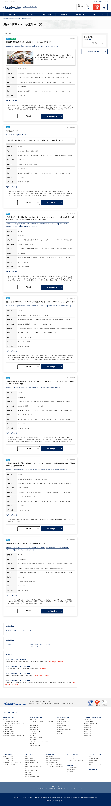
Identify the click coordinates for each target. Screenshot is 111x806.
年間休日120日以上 (22, 134)
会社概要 (30, 797)
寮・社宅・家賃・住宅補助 (52, 46)
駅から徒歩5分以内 (53, 223)
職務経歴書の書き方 (30, 760)
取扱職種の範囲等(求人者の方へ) (89, 797)
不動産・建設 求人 (35, 745)
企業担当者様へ (93, 769)
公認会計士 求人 (61, 719)
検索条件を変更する (94, 51)
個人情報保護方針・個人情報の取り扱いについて (52, 797)
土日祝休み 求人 (88, 733)
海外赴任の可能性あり (31, 387)
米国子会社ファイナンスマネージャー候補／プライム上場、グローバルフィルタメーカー (40, 302)
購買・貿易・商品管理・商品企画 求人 (13, 735)
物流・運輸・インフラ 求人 (37, 737)
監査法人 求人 (34, 719)
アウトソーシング (68, 788)
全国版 (95, 1)
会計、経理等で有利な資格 (32, 776)
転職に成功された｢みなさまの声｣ (12, 762)
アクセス (24, 797)
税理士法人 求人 (34, 725)
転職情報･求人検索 (26, 18)
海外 (90, 39)
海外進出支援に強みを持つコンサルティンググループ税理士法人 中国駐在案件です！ (35, 140)
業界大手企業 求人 (89, 727)
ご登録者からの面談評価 (10, 764)
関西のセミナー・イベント (96, 764)
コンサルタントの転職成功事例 (54, 764)
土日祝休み (8, 226)
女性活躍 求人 (87, 735)
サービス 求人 (34, 739)
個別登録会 (92, 762)
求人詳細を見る (52, 116)
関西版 (100, 1)
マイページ (104, 6)
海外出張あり (18, 46)
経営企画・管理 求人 (9, 725)
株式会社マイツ (12, 131)
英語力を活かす (35, 226)
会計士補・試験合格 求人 (63, 721)
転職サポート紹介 (8, 756)
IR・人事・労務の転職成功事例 (54, 766)
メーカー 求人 (34, 733)
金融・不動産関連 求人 (9, 733)
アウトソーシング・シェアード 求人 (40, 741)
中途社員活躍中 (21, 223)
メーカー (8, 644)
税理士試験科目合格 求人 (63, 725)
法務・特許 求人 (7, 729)
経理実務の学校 (52, 788)
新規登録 (96, 6)
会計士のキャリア (81, 14)
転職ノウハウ (47, 14)
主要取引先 (36, 797)
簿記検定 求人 (60, 731)
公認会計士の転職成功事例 (53, 758)
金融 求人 (32, 743)
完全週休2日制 (16, 226)
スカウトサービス (8, 758)
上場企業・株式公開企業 (54, 305)
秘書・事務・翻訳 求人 (9, 731)
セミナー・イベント (99, 14)
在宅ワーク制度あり (31, 305)
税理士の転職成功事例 (52, 760)
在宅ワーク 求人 (88, 719)
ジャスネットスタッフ (34, 788)
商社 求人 (32, 735)
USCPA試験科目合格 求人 (64, 729)
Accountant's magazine (74, 756)
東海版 (105, 1)
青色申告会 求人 (34, 729)
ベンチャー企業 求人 (89, 721)
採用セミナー (92, 756)
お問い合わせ (17, 797)
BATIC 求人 (60, 733)
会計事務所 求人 (34, 727)
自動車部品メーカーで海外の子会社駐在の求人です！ (26, 543)
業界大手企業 (42, 469)
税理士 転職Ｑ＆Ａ (30, 773)
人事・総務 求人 (7, 727)
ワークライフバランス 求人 (91, 723)
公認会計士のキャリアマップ (75, 760)
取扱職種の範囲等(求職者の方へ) (72, 797)
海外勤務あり (9, 387)
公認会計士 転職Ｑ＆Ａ (31, 770)
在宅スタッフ (44, 788)
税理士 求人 (60, 723)
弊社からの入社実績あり (32, 223)
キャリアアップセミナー (95, 758)
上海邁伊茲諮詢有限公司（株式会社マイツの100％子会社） (29, 42)
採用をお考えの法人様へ (30, 7)
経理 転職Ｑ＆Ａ (29, 774)
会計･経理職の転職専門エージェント (11, 18)
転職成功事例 (49, 756)
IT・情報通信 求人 (35, 731)
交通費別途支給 (10, 46)
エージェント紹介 (8, 760)
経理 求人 (6, 719)
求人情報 (12, 14)
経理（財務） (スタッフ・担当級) (17, 659)
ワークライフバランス (11, 134)
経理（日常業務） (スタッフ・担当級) (18, 666)
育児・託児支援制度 (64, 223)
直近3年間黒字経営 (50, 547)
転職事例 (64, 14)
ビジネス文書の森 (78, 788)
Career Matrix (71, 758)
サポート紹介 (29, 14)
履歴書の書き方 (29, 758)
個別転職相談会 (93, 760)
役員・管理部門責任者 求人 (10, 721)
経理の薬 (60, 788)
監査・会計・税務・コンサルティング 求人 (15, 723)
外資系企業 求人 (88, 725)
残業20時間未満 (43, 223)
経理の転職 (70, 771)
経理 (31, 630)
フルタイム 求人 (88, 731)
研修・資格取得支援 (39, 46)
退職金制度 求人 (88, 729)
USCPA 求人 (60, 727)
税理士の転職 (71, 769)
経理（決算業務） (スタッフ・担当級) (18, 673)
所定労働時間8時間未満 (28, 46)
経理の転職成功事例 (51, 762)
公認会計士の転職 (72, 767)
